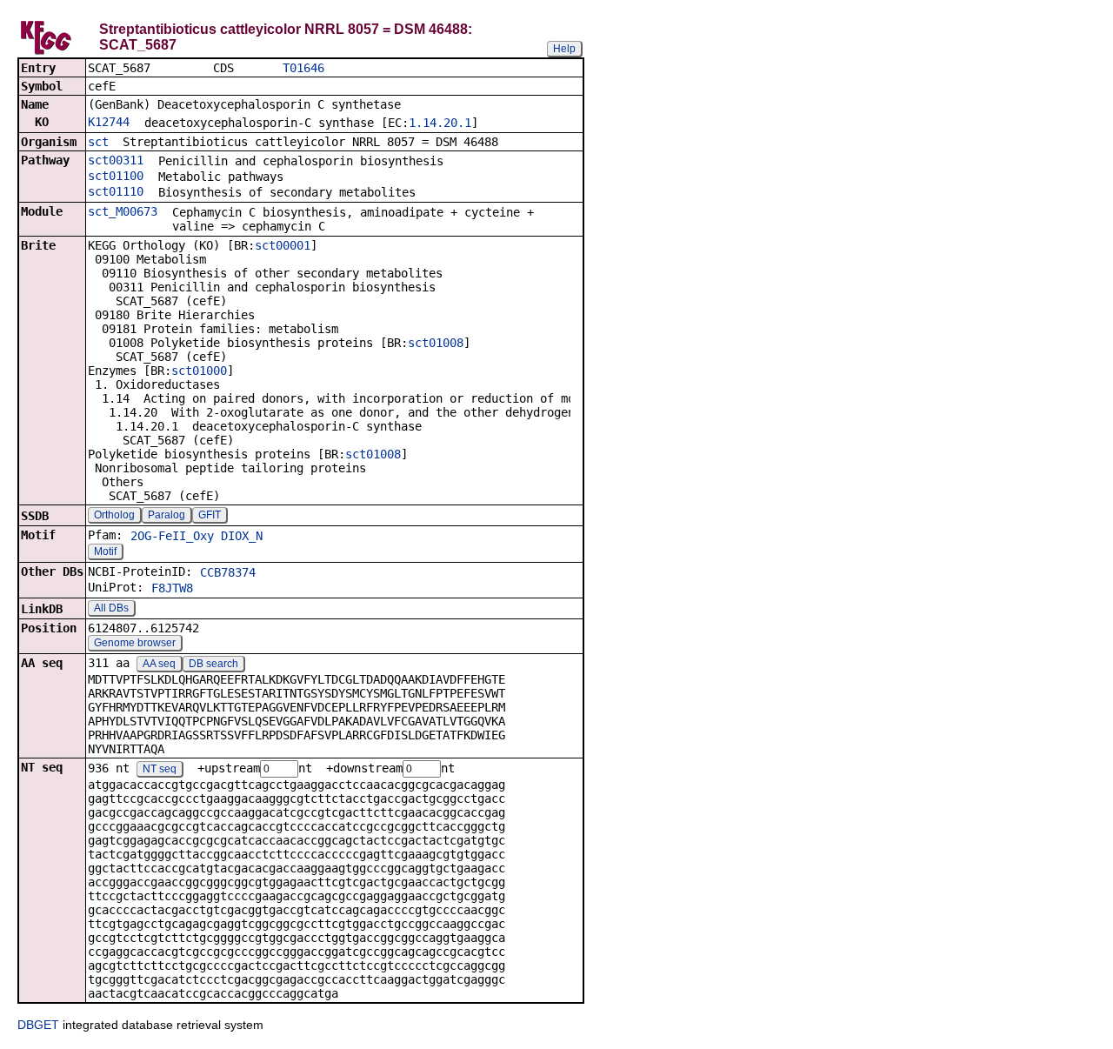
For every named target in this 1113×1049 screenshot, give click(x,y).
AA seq (159, 664)
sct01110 (115, 191)
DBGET (38, 1025)
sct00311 (115, 160)
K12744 (109, 122)
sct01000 (199, 371)
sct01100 (115, 176)
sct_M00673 (122, 211)
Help (564, 49)
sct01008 (435, 343)
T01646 (303, 68)
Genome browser (135, 643)
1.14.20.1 (440, 123)
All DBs (111, 608)
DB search (213, 664)
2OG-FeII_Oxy (172, 536)
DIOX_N (242, 536)
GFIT (209, 515)
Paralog (166, 515)
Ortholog (114, 515)
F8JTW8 (172, 588)
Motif (105, 551)
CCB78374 (228, 572)
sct (98, 142)
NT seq (160, 769)
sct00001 (282, 245)
